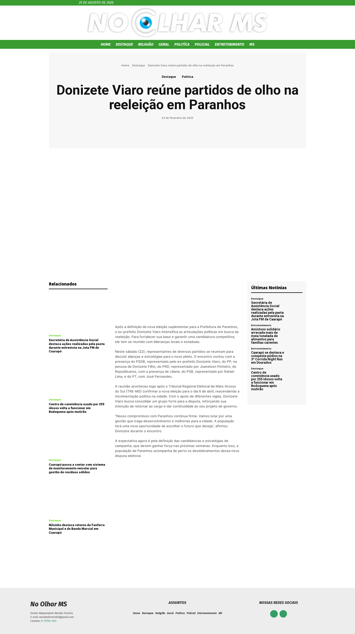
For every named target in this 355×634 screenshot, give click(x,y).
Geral (164, 44)
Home (106, 44)
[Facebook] (274, 614)
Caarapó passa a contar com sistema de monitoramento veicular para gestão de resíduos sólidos (77, 468)
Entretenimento (229, 44)
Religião (145, 44)
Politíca (182, 44)
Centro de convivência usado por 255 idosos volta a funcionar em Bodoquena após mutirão (76, 408)
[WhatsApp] (283, 614)
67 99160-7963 (48, 621)
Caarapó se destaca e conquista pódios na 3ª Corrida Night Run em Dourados (267, 357)
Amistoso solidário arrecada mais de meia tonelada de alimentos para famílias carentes (265, 335)
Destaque (124, 44)
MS (251, 44)
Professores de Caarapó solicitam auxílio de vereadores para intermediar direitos (110, 559)
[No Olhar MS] (177, 23)
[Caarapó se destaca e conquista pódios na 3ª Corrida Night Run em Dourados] (294, 355)
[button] (271, 44)
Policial (202, 44)
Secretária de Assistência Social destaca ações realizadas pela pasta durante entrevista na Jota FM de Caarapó (77, 345)
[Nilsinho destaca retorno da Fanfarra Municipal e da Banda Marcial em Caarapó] (78, 497)
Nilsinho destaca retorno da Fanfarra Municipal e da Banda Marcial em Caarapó (77, 528)
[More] (223, 132)
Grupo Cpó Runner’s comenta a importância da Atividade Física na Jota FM (244, 559)
